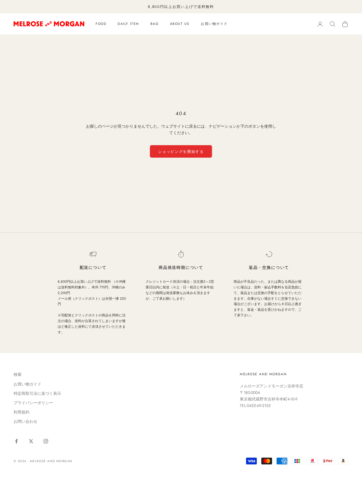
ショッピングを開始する (181, 151)
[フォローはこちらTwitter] (31, 441)
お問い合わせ (25, 421)
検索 (17, 374)
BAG (154, 24)
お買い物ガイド (214, 24)
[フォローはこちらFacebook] (16, 441)
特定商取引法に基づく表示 (37, 393)
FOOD (101, 24)
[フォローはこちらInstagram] (46, 441)
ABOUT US (179, 24)
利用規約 (21, 412)
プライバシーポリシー (33, 403)
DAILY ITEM (128, 24)
